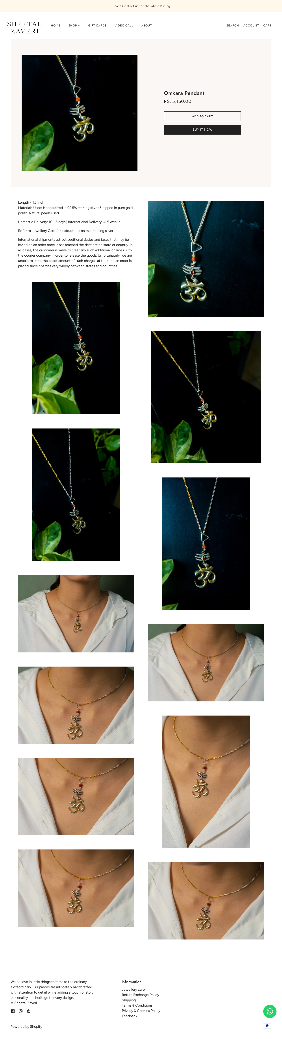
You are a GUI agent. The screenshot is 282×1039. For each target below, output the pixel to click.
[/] (23, 28)
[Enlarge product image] (79, 113)
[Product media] (76, 348)
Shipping (129, 1000)
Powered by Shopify (26, 1026)
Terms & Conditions (137, 1005)
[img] (13, 1011)
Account (251, 25)
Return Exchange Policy (140, 995)
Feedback (129, 1016)
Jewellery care (133, 989)
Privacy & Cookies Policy (141, 1011)
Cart (267, 25)
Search (232, 25)
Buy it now (202, 130)
